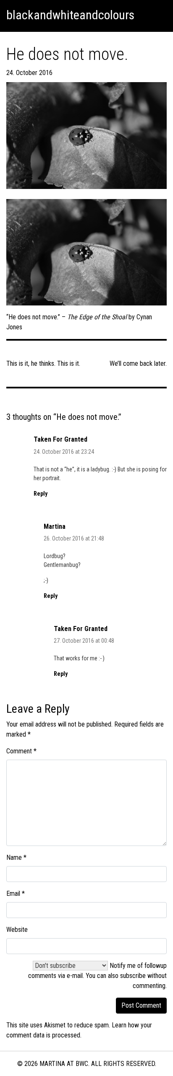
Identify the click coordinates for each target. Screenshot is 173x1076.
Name (16, 857)
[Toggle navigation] (157, 15)
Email (15, 894)
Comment (21, 751)
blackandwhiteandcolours (70, 15)
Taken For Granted (60, 439)
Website (17, 930)
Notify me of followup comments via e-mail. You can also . (97, 976)
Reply (40, 493)
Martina (55, 526)
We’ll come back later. (138, 363)
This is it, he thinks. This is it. (43, 363)
